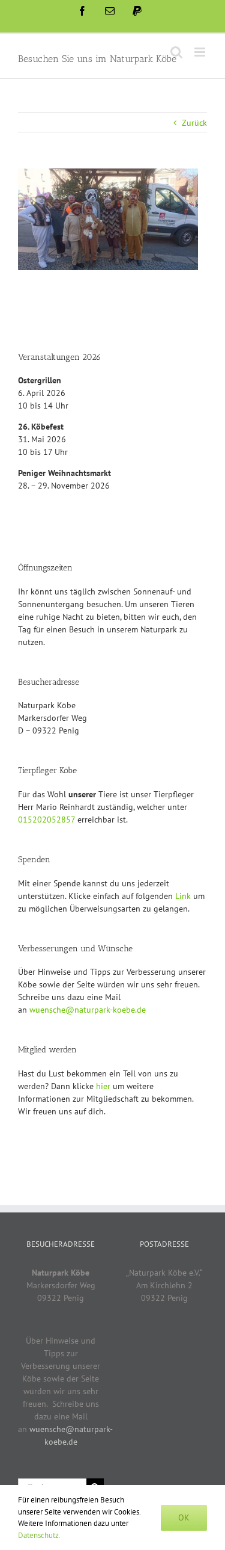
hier (103, 1086)
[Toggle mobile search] (176, 52)
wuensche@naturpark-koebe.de (87, 1009)
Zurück (194, 122)
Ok (184, 1517)
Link (183, 896)
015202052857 (46, 819)
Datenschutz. (39, 1535)
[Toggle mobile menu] (200, 52)
